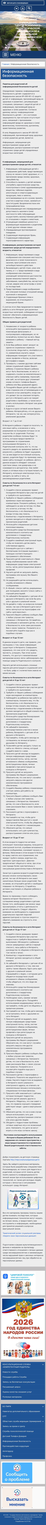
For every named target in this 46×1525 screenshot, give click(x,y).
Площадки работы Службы (15, 1377)
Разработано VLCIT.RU (23, 1521)
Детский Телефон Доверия (14, 1436)
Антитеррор (8, 1451)
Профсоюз (7, 1456)
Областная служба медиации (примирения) (22, 1421)
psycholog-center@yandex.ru (24, 47)
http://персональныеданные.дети (24, 1160)
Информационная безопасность (17, 1441)
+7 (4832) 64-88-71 (19, 44)
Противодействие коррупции (16, 1446)
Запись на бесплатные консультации (19, 1382)
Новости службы (10, 1372)
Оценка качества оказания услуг (17, 1392)
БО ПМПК (7, 1406)
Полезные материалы (12, 1397)
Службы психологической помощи (18, 1431)
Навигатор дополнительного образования (21, 1411)
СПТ (4, 1416)
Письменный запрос (12, 1387)
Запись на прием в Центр (14, 1426)
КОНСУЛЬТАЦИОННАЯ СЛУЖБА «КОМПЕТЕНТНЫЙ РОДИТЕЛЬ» (17, 1365)
